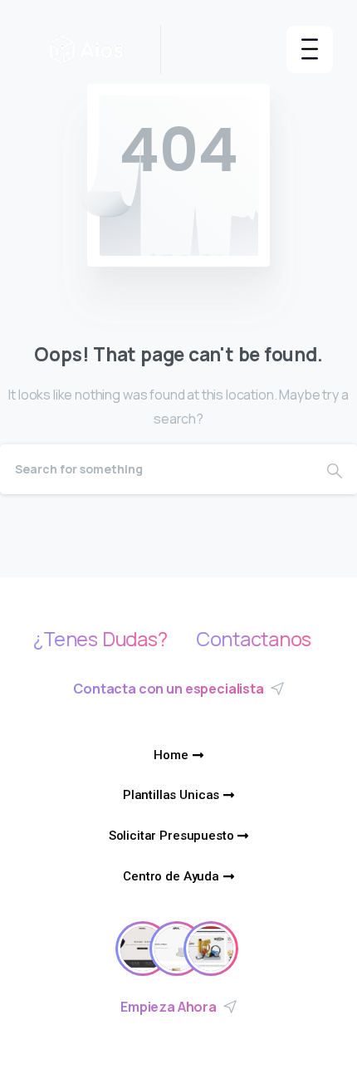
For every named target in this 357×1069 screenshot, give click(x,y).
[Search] (334, 469)
